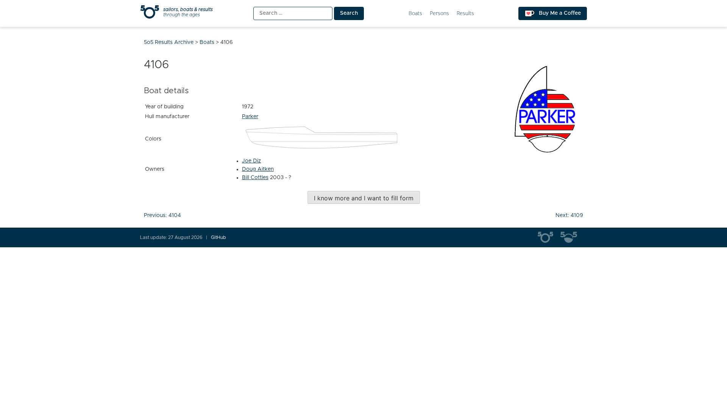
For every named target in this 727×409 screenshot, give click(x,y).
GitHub (218, 237)
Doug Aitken (258, 169)
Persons (439, 13)
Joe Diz (251, 161)
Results (465, 13)
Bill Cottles (255, 177)
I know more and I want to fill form (363, 198)
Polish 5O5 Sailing (571, 237)
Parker (250, 116)
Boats (415, 13)
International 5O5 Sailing (549, 237)
